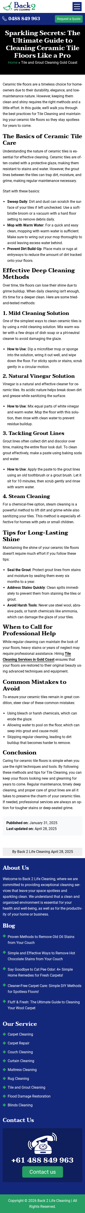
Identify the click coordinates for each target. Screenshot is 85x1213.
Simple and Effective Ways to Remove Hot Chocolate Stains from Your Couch (41, 956)
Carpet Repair (18, 1043)
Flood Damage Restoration (29, 1096)
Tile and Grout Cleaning (26, 1087)
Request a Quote (68, 19)
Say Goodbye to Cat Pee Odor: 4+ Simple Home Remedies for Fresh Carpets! (40, 972)
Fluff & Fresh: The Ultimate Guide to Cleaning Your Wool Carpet (44, 1005)
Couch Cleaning (20, 1052)
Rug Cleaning (18, 1078)
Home (12, 62)
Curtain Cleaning (21, 1061)
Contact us (42, 1172)
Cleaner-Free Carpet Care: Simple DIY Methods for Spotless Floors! (44, 989)
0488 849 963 (24, 19)
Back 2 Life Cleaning (53, 1200)
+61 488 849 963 (42, 1160)
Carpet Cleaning (20, 1034)
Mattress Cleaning (22, 1070)
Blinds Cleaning (20, 1105)
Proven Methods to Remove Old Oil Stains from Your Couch (41, 940)
